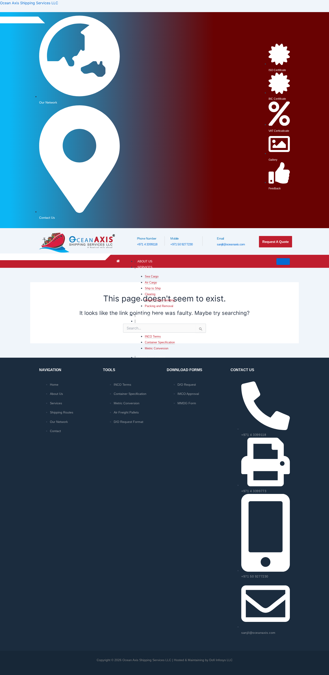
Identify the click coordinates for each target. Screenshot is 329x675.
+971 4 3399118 (147, 244)
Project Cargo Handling (160, 300)
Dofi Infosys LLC (221, 660)
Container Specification (160, 342)
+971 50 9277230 (181, 244)
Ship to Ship (153, 288)
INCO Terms (153, 336)
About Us (144, 261)
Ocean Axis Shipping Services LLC (29, 3)
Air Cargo (151, 282)
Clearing (150, 294)
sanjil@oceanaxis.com (231, 244)
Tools (142, 321)
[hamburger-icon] (283, 261)
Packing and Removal (159, 306)
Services (144, 267)
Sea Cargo (151, 276)
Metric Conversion (156, 348)
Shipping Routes (150, 315)
